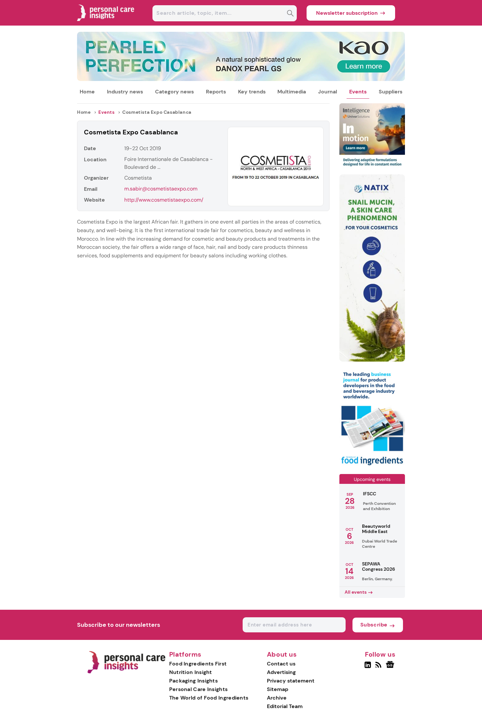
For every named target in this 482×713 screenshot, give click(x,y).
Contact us (281, 664)
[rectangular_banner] (372, 466)
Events (358, 92)
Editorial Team (285, 706)
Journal (327, 92)
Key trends (252, 92)
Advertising (281, 672)
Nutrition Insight (190, 672)
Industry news (125, 92)
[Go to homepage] (126, 672)
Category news (174, 92)
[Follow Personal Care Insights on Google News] (391, 667)
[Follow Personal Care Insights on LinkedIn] (368, 667)
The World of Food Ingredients (209, 698)
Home (87, 92)
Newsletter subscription (347, 13)
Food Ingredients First (198, 664)
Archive (277, 698)
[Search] (290, 14)
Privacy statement (290, 681)
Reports (216, 92)
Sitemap (277, 689)
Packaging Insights (193, 681)
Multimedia (291, 92)
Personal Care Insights (198, 689)
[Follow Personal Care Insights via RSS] (379, 667)
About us (282, 654)
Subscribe (374, 625)
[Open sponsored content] (241, 79)
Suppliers (390, 92)
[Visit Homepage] (106, 24)
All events (356, 592)
